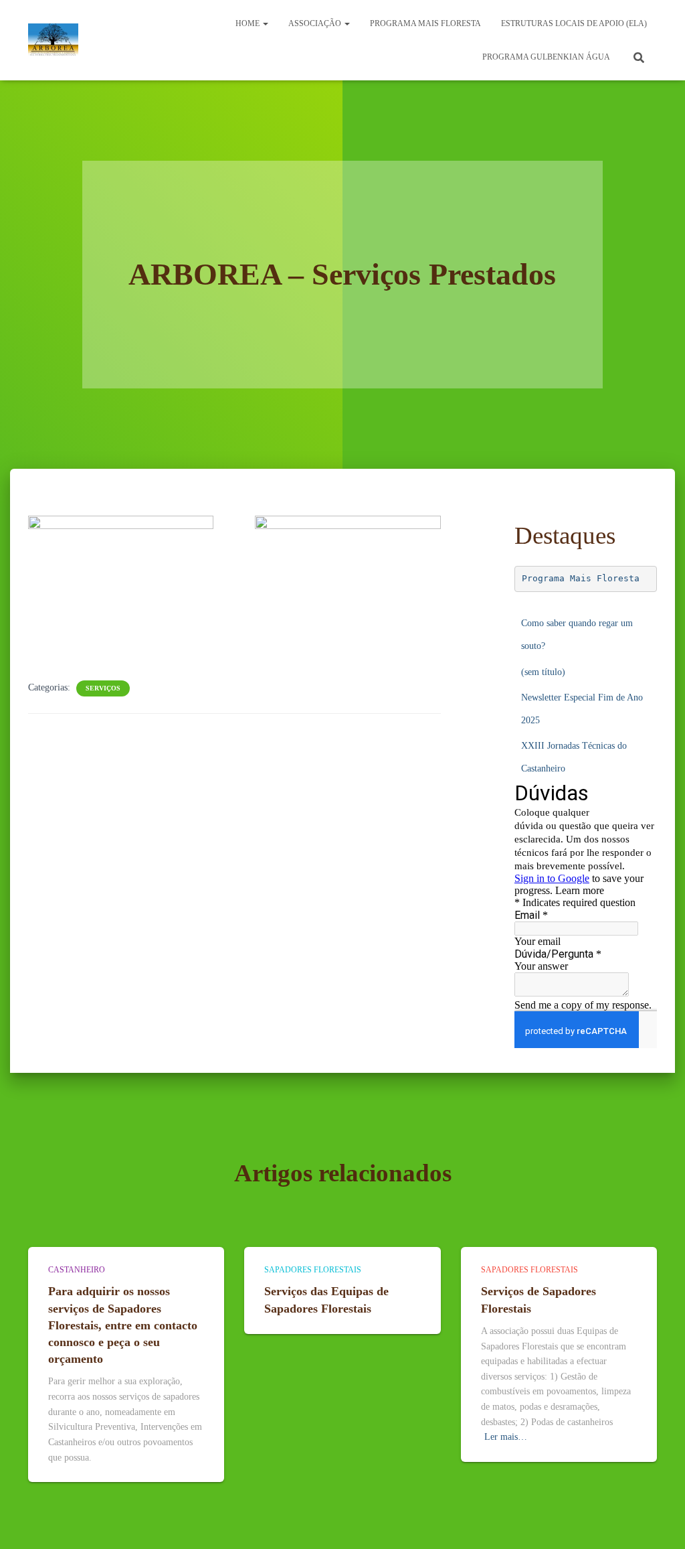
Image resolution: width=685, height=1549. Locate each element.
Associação (315, 23)
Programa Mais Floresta (581, 578)
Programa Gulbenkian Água (546, 57)
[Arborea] (53, 40)
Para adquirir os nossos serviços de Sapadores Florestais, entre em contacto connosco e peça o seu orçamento (122, 1325)
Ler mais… (505, 1437)
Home (248, 23)
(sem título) (543, 672)
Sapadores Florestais (312, 1269)
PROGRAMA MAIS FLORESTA (425, 23)
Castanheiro (76, 1269)
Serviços (103, 688)
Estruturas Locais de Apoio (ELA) (574, 23)
